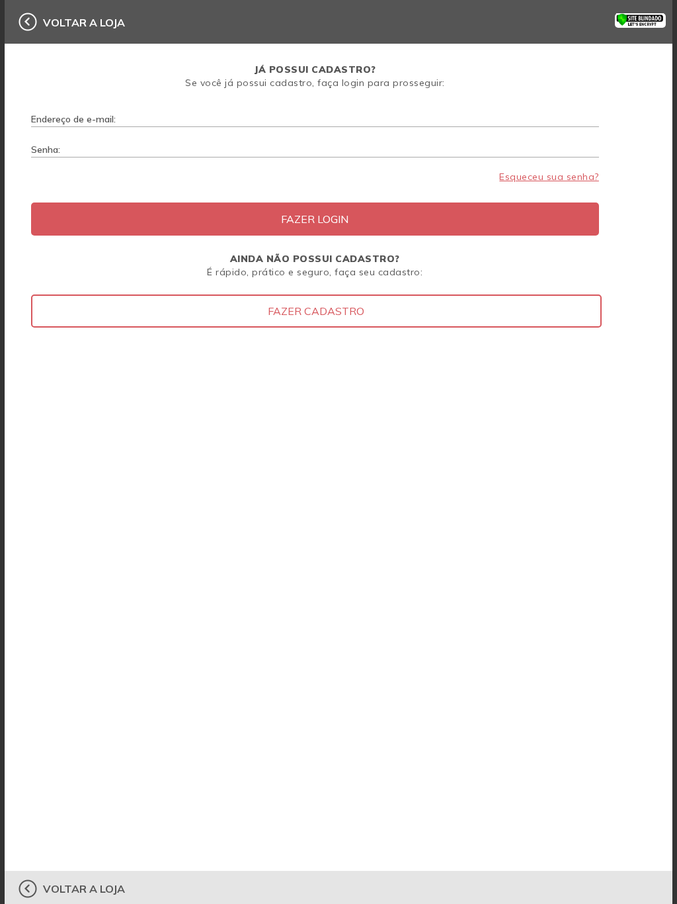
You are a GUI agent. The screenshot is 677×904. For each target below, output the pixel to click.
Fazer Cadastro (316, 311)
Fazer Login (314, 219)
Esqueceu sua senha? (549, 177)
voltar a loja (84, 22)
